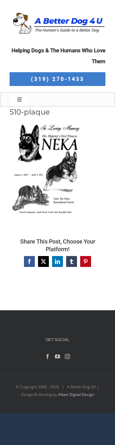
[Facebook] (47, 356)
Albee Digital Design (76, 394)
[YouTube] (57, 356)
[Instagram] (67, 356)
